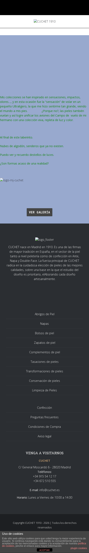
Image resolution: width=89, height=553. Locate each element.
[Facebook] (35, 5)
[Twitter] (41, 5)
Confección (44, 408)
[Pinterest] (54, 5)
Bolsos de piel (44, 333)
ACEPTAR (44, 550)
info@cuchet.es (49, 490)
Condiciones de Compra (44, 427)
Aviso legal (44, 436)
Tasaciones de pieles (45, 362)
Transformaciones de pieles (44, 371)
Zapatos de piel (44, 343)
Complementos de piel (44, 352)
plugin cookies (79, 548)
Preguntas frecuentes (44, 417)
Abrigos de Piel (44, 314)
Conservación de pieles (44, 381)
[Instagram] (48, 5)
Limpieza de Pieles (44, 390)
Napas (44, 324)
